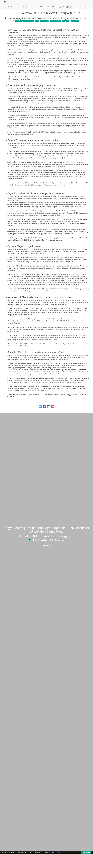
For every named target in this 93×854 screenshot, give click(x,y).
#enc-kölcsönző (44, 21)
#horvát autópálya (55, 21)
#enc (36, 21)
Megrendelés (72, 7)
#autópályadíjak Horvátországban (24, 21)
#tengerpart (66, 21)
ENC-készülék (75, 21)
